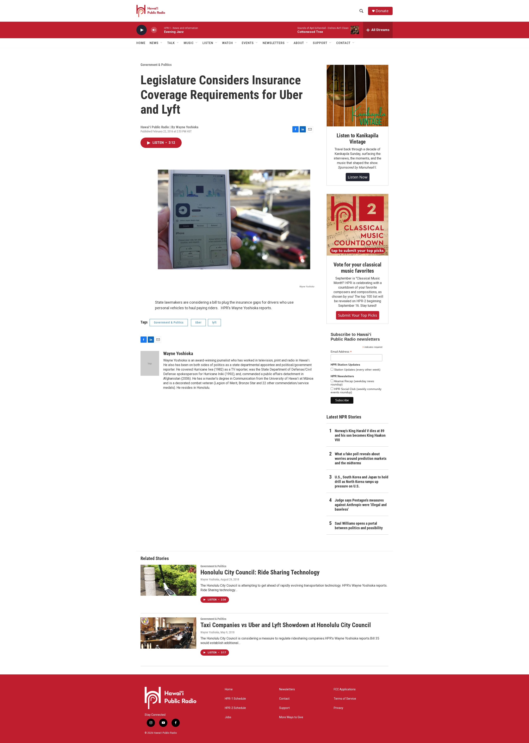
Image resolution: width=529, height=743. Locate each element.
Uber (198, 322)
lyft (214, 322)
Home (140, 43)
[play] (141, 30)
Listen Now (357, 177)
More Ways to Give (291, 717)
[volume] (153, 30)
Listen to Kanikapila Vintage (357, 138)
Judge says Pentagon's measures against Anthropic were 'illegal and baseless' (361, 504)
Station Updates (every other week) (356, 369)
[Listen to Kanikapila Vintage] (357, 95)
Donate (382, 11)
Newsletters (287, 689)
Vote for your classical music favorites (357, 268)
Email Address (341, 352)
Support (284, 708)
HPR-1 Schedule (235, 698)
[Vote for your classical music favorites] (357, 225)
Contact (284, 698)
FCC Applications (345, 689)
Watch (227, 43)
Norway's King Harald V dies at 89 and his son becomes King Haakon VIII (360, 435)
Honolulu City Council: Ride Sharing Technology (259, 572)
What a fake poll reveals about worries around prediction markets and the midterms (360, 458)
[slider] (160, 30)
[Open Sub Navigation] (161, 43)
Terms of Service (345, 698)
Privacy (338, 708)
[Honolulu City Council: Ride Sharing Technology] (168, 580)
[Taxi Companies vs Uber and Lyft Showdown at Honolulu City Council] (168, 632)
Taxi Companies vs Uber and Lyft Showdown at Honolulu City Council (285, 625)
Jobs (228, 717)
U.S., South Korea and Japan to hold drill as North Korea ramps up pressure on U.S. (361, 481)
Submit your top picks (357, 315)
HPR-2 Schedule (235, 708)
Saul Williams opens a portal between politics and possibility (359, 525)
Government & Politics (156, 65)
